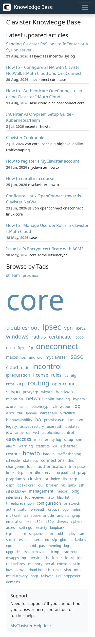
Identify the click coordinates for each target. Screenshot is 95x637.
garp (72, 485)
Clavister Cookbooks (25, 137)
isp (26, 552)
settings (25, 527)
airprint (63, 515)
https (10, 384)
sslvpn (13, 391)
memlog (54, 545)
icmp (55, 551)
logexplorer (26, 485)
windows (17, 336)
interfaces (14, 497)
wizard (47, 391)
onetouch (72, 503)
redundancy (15, 564)
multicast (13, 515)
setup (68, 439)
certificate (60, 336)
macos (12, 357)
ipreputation (18, 375)
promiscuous (54, 420)
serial (49, 564)
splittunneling (58, 399)
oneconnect (57, 346)
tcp (20, 472)
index (55, 479)
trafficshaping (69, 453)
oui (40, 485)
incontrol (47, 366)
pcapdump (15, 478)
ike (28, 521)
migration (14, 399)
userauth (54, 426)
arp (21, 383)
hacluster (54, 557)
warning (26, 446)
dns (71, 460)
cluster (35, 478)
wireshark (48, 412)
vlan (67, 570)
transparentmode (39, 515)
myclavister (56, 357)
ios (23, 357)
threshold (21, 539)
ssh (81, 485)
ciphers (76, 521)
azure (11, 406)
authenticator (17, 509)
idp (9, 432)
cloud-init (36, 570)
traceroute (71, 552)
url (58, 576)
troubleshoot (22, 327)
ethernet (68, 446)
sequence (36, 533)
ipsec (51, 326)
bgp (66, 509)
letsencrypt (40, 406)
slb (48, 570)
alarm (11, 446)
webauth (38, 509)
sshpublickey (16, 491)
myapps (12, 558)
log (77, 405)
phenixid (29, 545)
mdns (76, 509)
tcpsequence (16, 533)
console (63, 563)
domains (13, 582)
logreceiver (34, 497)
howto (31, 453)
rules (56, 375)
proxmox (30, 275)
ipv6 (9, 570)
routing (38, 383)
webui (65, 406)
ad (73, 472)
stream (13, 275)
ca (46, 479)
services (36, 558)
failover (47, 576)
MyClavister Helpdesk (31, 625)
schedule (13, 460)
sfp (54, 539)
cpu (9, 545)
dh (17, 545)
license (40, 375)
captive (54, 509)
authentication (52, 466)
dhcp (10, 347)
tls (66, 375)
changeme (15, 466)
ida (54, 446)
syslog (56, 439)
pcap (82, 472)
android (36, 357)
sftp (30, 348)
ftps (21, 348)
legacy (11, 426)
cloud (12, 367)
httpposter (72, 576)
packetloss (77, 539)
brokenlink (55, 485)
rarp (73, 479)
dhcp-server (44, 472)
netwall (34, 398)
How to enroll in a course (30, 178)
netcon (62, 491)
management (41, 491)
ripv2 (57, 570)
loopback (57, 527)
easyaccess (18, 439)
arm (10, 413)
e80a (38, 521)
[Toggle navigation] (85, 7)
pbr (50, 533)
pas (42, 545)
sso (8, 539)
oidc (25, 367)
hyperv (79, 398)
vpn (68, 327)
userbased (40, 539)
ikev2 (81, 328)
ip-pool (62, 472)
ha (38, 419)
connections (53, 460)
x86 (20, 412)
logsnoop (71, 545)
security (41, 527)
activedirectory (32, 426)
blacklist (63, 497)
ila (65, 478)
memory (35, 563)
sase (77, 356)
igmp (76, 515)
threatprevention (20, 503)
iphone (31, 413)
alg (73, 375)
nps (24, 558)
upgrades (13, 552)
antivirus (22, 432)
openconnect (65, 384)
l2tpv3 (21, 570)
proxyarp (30, 391)
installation (14, 521)
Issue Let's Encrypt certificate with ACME (45, 249)
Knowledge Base (33, 7)
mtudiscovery (17, 576)
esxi (70, 420)
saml (82, 533)
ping (75, 491)
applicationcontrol (58, 432)
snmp (81, 439)
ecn (29, 472)
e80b (50, 521)
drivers (62, 521)
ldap (31, 466)
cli (55, 406)
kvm (81, 419)
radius (38, 336)
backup (48, 454)
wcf (36, 432)
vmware (67, 413)
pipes (81, 558)
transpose (77, 466)
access (11, 527)
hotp (34, 576)
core (35, 299)
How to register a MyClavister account (42, 161)
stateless (30, 460)
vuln (76, 564)
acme (23, 406)
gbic (63, 539)
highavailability (19, 419)
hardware (65, 392)
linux (10, 472)
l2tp (50, 497)
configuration (49, 503)
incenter (41, 439)
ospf (10, 485)
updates (72, 426)
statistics (42, 446)
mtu (77, 570)
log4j (69, 557)
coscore (13, 454)
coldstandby (65, 533)
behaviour (40, 552)
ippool (79, 337)
